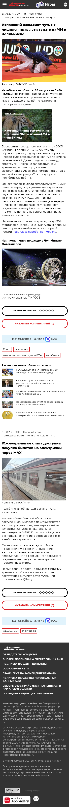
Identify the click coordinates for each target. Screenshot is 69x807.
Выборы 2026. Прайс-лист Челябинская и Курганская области (32, 687)
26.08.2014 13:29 (11, 13)
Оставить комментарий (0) (34, 323)
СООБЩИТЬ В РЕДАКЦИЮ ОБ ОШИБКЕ (28, 693)
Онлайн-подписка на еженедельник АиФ (33, 659)
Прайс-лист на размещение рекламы (29, 673)
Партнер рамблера (32, 791)
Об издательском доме (20, 654)
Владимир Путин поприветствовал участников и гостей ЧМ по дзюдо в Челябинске (35, 383)
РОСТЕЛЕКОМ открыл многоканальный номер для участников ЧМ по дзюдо (37, 371)
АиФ (32, 84)
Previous (5, 267)
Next (62, 267)
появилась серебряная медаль (34, 231)
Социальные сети (16, 668)
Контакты (39, 663)
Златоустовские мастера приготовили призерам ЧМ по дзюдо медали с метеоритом (40, 414)
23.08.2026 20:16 (11, 432)
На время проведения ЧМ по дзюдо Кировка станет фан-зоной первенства (39, 403)
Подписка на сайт (16, 663)
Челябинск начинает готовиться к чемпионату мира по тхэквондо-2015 (40, 392)
